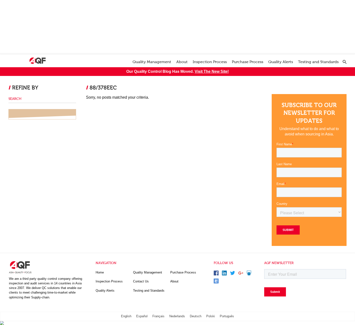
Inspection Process (210, 61)
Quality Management (152, 61)
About (182, 61)
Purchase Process (247, 61)
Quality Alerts (280, 61)
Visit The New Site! (212, 71)
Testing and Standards (318, 61)
